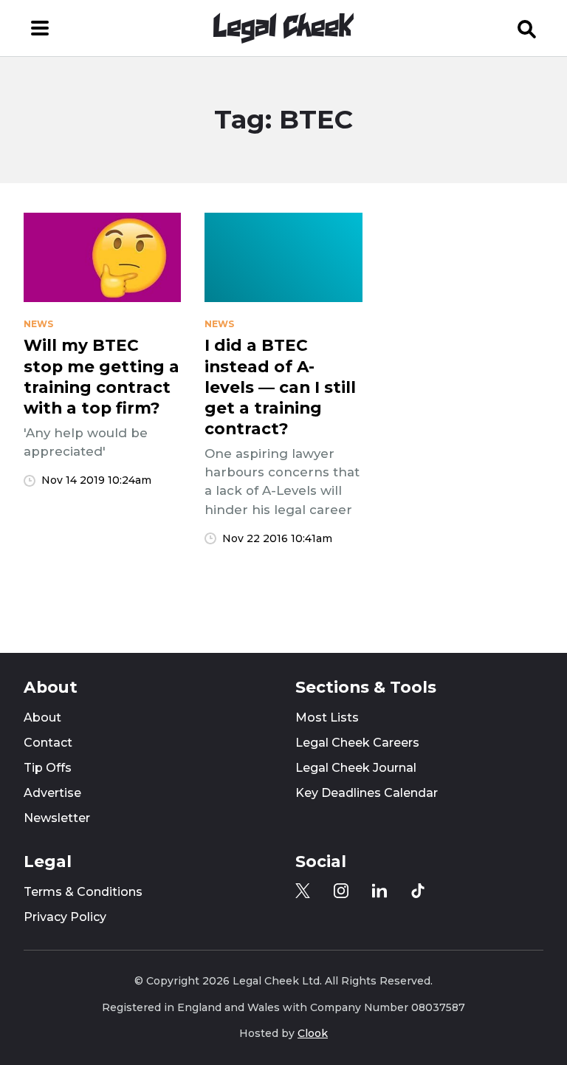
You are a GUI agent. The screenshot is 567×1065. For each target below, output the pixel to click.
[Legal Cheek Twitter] (302, 890)
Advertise (52, 793)
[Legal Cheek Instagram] (341, 890)
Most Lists (327, 717)
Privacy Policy (65, 917)
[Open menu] (40, 28)
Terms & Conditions (83, 892)
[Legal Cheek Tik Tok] (417, 890)
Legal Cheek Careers (357, 743)
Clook (313, 1033)
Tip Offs (48, 768)
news (38, 324)
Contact (48, 743)
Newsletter (57, 818)
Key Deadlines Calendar (366, 793)
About (42, 717)
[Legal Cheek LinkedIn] (379, 890)
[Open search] (527, 28)
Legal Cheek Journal (355, 768)
